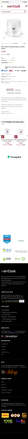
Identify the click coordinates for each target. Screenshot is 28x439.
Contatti (3, 349)
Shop (6, 43)
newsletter (13, 331)
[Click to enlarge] (3, 37)
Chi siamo (3, 346)
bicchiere (6, 81)
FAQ (2, 354)
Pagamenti (3, 387)
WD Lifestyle (8, 79)
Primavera (20, 81)
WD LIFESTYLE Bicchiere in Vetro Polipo (7, 140)
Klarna (2, 381)
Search (25, 11)
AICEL (22, 295)
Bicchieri (15, 43)
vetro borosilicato (5, 82)
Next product (26, 43)
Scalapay (3, 384)
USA (25, 2)
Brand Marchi (4, 344)
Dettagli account (5, 352)
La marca (18, 90)
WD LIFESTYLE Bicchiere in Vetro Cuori (20, 140)
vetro (25, 81)
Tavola (10, 43)
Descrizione (10, 90)
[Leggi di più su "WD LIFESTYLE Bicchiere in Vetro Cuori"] (16, 136)
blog (19, 367)
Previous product (23, 43)
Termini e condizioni (6, 392)
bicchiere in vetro (13, 81)
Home (2, 43)
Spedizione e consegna (14, 93)
